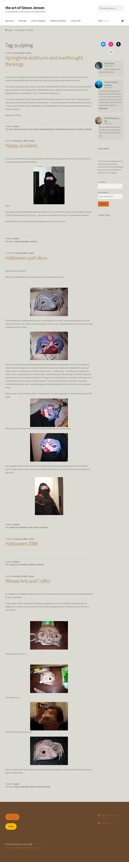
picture (36, 527)
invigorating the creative (65, 129)
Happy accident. (21, 145)
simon (28, 53)
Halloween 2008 (21, 543)
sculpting (87, 129)
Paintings (22, 20)
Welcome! (9, 20)
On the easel (109, 63)
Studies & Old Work (58, 20)
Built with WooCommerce (30, 847)
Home (10, 30)
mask (30, 527)
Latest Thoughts (38, 20)
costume (16, 241)
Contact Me (76, 20)
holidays (31, 564)
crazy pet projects (20, 129)
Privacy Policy (107, 823)
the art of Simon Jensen (24, 7)
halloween (25, 241)
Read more (103, 108)
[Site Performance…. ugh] (98, 120)
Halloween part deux (26, 257)
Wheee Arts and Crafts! (27, 581)
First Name (102, 182)
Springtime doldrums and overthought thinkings (44, 60)
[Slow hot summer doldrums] (98, 84)
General (16, 126)
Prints (11, 826)
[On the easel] (98, 66)
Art (11, 129)
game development (47, 129)
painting (79, 129)
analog (12, 527)
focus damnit (33, 129)
